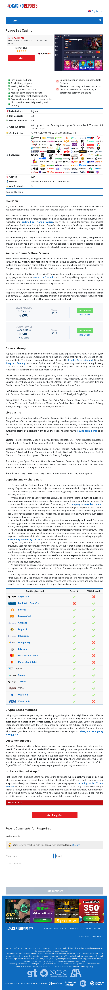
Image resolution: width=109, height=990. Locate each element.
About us (47, 928)
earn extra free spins (43, 277)
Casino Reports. (26, 983)
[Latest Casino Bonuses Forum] (66, 911)
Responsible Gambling (90, 936)
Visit (21, 58)
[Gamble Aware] (69, 983)
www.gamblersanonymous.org (59, 961)
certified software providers (37, 221)
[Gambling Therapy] (95, 983)
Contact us (60, 928)
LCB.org (76, 844)
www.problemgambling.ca (34, 961)
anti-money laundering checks (24, 539)
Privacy (98, 928)
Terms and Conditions (80, 928)
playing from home (86, 430)
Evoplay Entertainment (80, 360)
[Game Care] (55, 983)
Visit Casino (85, 310)
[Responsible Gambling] (81, 983)
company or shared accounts (85, 504)
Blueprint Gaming (15, 363)
